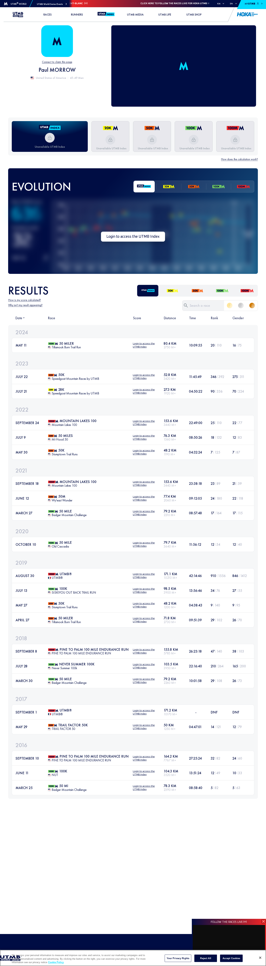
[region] (133, 958)
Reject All (205, 958)
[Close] (260, 958)
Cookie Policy (56, 962)
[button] (52, 4)
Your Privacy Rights (178, 958)
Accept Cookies (231, 958)
